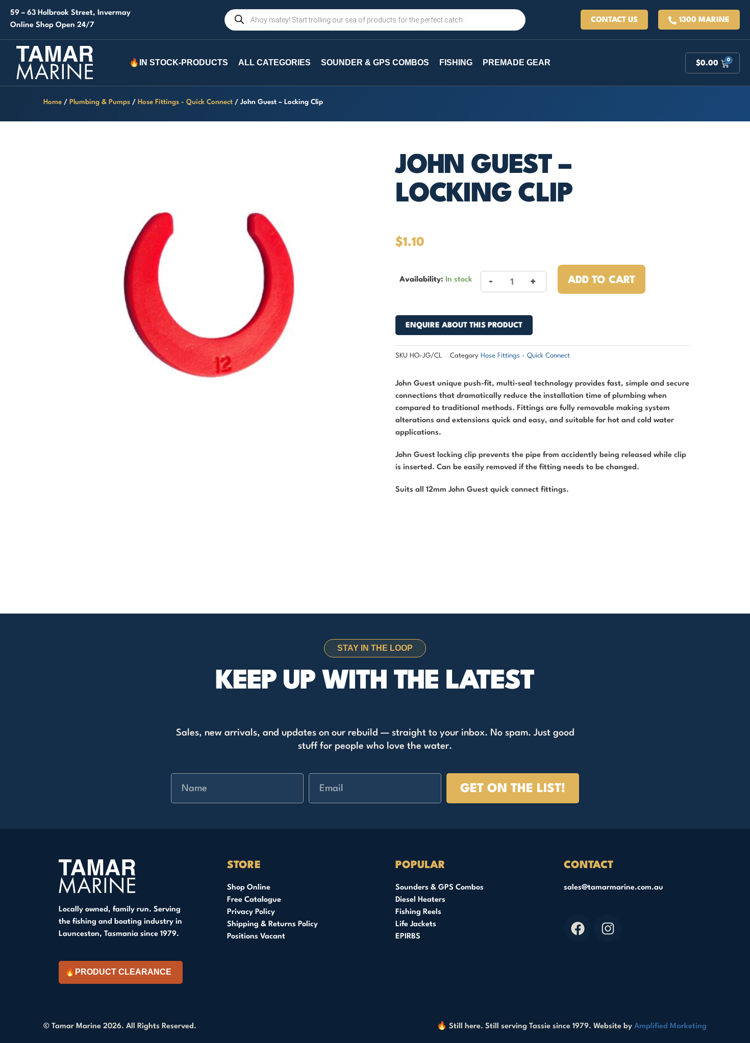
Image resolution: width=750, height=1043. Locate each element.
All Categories (274, 62)
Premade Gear (517, 62)
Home (52, 102)
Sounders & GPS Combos (439, 888)
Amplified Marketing (670, 1026)
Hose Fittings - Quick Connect (185, 102)
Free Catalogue (254, 900)
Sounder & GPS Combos (375, 62)
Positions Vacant (256, 936)
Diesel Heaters (420, 900)
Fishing (455, 62)
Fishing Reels (418, 912)
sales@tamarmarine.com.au (613, 888)
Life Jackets (415, 924)
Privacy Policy (251, 912)
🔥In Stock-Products (178, 62)
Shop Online (248, 888)
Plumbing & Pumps (99, 102)
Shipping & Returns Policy (272, 924)
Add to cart (601, 280)
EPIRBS (407, 936)
